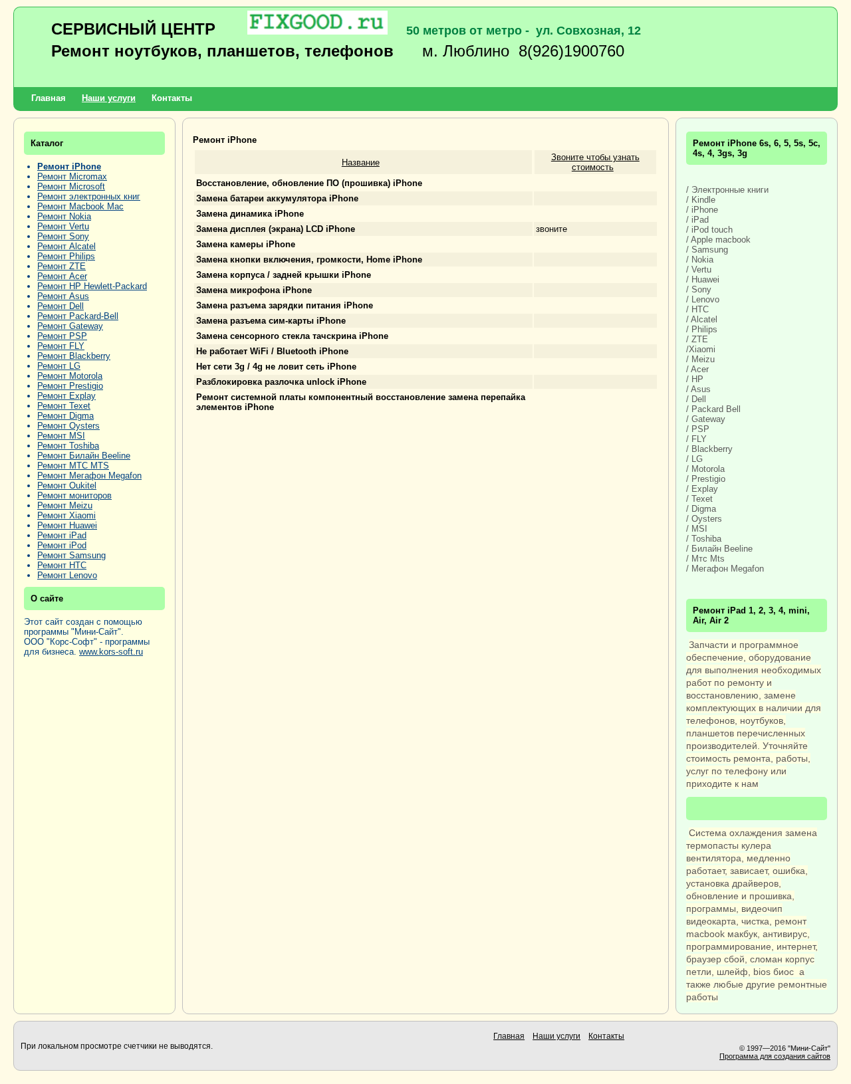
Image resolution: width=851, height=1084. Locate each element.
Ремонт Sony (63, 236)
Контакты (172, 98)
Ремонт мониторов (74, 495)
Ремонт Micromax (72, 176)
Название (361, 162)
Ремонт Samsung (71, 555)
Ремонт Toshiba (68, 446)
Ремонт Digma (65, 416)
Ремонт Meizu (64, 505)
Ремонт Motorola (69, 376)
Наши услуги (109, 98)
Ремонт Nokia (64, 216)
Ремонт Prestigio (70, 386)
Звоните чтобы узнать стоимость (595, 162)
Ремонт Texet (63, 406)
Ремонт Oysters (68, 426)
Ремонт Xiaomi (66, 515)
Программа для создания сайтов (774, 1056)
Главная (48, 98)
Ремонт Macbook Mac (80, 206)
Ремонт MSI (61, 436)
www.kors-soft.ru (111, 652)
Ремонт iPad (61, 535)
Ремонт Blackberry (73, 356)
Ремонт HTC (61, 565)
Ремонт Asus (63, 296)
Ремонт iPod (61, 545)
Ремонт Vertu (63, 226)
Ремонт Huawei (67, 525)
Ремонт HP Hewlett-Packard (92, 286)
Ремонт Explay (66, 396)
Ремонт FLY (60, 346)
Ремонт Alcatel (66, 246)
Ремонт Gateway (70, 326)
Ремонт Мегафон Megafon (89, 476)
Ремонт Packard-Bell (77, 316)
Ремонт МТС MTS (73, 466)
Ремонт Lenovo (67, 575)
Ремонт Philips (66, 256)
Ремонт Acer (62, 276)
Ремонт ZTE (61, 266)
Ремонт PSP (62, 336)
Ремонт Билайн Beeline (83, 456)
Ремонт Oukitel (66, 485)
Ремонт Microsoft (71, 186)
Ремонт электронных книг (88, 196)
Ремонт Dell (60, 306)
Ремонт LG (58, 366)
